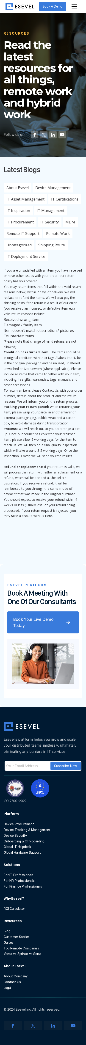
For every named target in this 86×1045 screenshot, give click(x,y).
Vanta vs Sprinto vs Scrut (23, 954)
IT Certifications (64, 199)
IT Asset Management (25, 199)
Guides (9, 942)
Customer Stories (17, 937)
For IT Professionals (18, 875)
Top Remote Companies (21, 948)
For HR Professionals (19, 881)
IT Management (50, 210)
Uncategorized (19, 245)
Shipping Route (51, 245)
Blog (7, 931)
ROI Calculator (14, 908)
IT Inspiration (18, 210)
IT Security (49, 222)
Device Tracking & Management (27, 830)
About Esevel (17, 187)
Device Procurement (19, 824)
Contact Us (12, 982)
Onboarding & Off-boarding (24, 841)
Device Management (53, 187)
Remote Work (58, 233)
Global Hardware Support (22, 852)
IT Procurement (20, 222)
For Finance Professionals (23, 886)
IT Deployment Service (25, 256)
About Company (16, 976)
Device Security (15, 835)
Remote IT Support (22, 233)
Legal (7, 988)
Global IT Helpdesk (17, 847)
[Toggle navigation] (74, 6)
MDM (70, 222)
